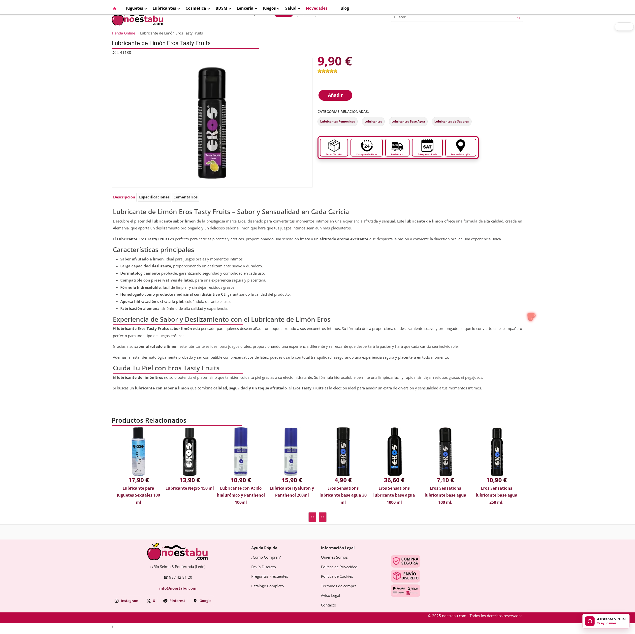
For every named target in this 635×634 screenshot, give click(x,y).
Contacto (328, 605)
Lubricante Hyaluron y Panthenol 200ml (292, 492)
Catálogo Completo (267, 586)
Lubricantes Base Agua (408, 121)
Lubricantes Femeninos (337, 121)
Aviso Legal (330, 595)
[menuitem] (117, 8)
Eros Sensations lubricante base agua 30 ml (343, 495)
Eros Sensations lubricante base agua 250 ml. (496, 495)
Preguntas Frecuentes (269, 576)
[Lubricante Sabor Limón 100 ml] (212, 122)
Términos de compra (338, 586)
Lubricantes (373, 121)
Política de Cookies (337, 576)
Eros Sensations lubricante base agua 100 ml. (445, 495)
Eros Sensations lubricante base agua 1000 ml (394, 495)
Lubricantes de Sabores (451, 121)
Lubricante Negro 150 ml (189, 488)
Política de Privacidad (339, 567)
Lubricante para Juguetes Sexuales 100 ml (138, 495)
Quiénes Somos (334, 557)
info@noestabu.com (177, 588)
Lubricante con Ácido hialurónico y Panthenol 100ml (241, 495)
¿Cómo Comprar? (266, 557)
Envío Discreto (263, 567)
